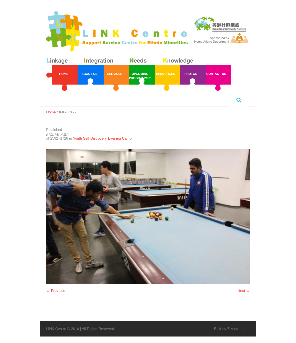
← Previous (55, 291)
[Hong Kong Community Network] (120, 38)
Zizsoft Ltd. (236, 329)
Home (51, 112)
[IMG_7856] (148, 216)
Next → (243, 291)
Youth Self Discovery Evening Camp (102, 138)
